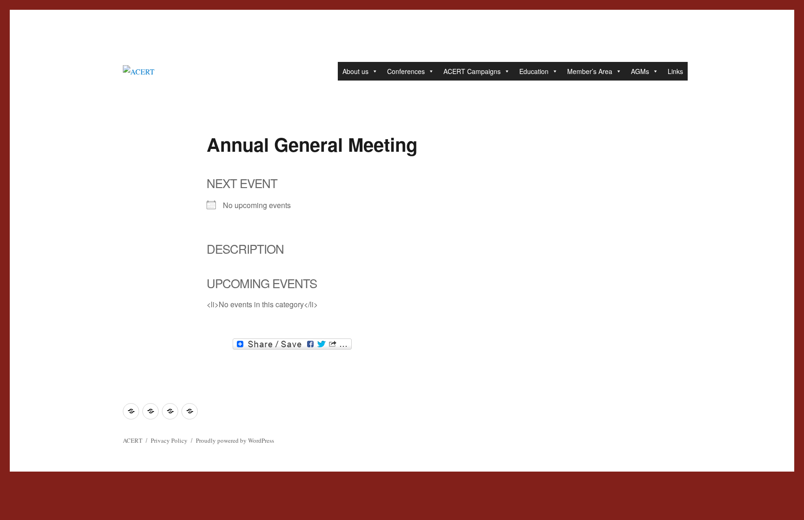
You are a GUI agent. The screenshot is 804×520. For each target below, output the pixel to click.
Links (675, 71)
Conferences (406, 71)
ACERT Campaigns (472, 71)
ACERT (132, 440)
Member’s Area (589, 71)
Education (534, 71)
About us (355, 71)
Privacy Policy (169, 440)
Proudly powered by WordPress (235, 440)
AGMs (640, 71)
